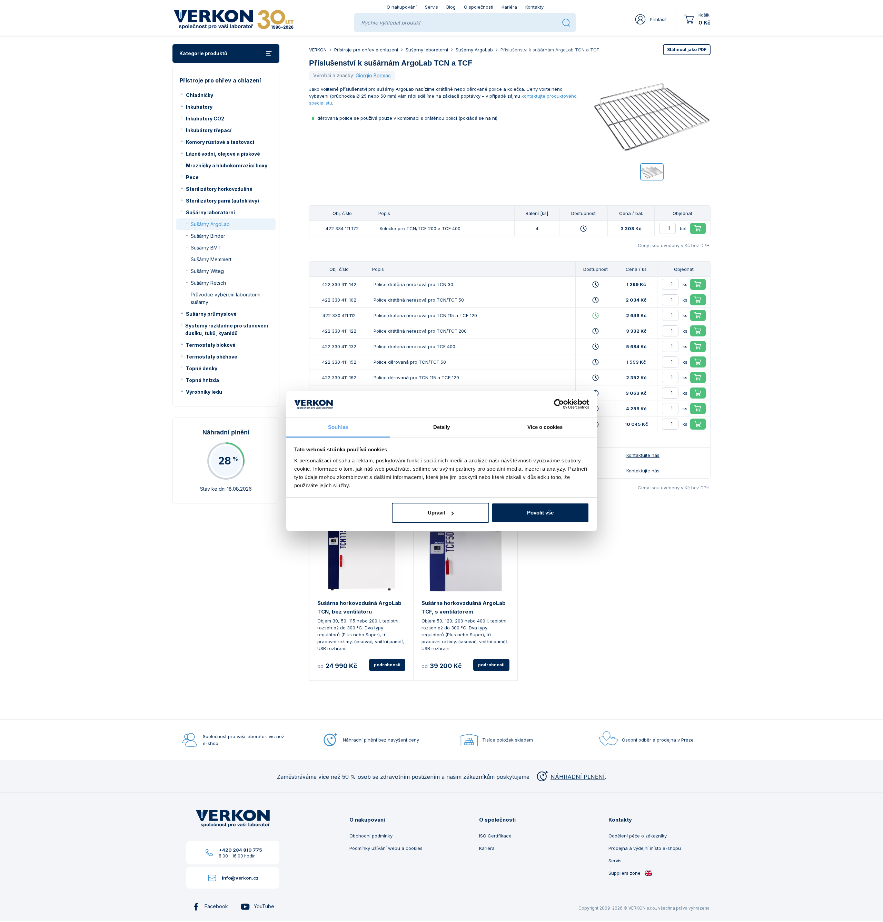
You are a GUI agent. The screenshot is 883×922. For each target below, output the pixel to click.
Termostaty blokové (211, 345)
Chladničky (199, 95)
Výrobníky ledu (204, 392)
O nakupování (402, 7)
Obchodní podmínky (371, 835)
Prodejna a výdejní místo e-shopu (644, 848)
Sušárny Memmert (211, 259)
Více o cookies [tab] (545, 427)
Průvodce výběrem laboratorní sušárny (225, 298)
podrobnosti (387, 664)
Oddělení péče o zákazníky (637, 835)
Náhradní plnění (225, 432)
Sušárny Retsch (208, 283)
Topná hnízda (202, 380)
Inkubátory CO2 (205, 118)
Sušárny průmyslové (211, 314)
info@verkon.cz (240, 878)
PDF (686, 49)
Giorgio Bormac (373, 75)
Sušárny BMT (206, 248)
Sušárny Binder (208, 236)
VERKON (318, 49)
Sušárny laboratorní (210, 212)
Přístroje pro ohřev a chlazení (366, 49)
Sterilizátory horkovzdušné (219, 189)
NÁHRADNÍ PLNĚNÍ (577, 776)
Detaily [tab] (441, 427)
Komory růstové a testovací (220, 142)
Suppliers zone (625, 873)
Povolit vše (540, 513)
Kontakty (534, 7)
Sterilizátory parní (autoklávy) (222, 201)
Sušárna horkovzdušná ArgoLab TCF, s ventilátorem (463, 607)
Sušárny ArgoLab (210, 224)
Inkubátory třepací (208, 130)
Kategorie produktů (203, 53)
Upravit (436, 513)
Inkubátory (199, 107)
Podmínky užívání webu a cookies (386, 848)
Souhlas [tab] (338, 427)
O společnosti (478, 7)
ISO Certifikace (495, 835)
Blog (451, 7)
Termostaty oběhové (211, 357)
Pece (192, 177)
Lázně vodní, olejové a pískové (223, 154)
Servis (431, 7)
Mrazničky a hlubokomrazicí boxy (226, 165)
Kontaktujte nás (642, 455)
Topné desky (201, 368)
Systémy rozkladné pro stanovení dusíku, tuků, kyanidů (226, 329)
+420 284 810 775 (240, 850)
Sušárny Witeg (207, 271)
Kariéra (509, 7)
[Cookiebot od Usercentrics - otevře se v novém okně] (559, 404)
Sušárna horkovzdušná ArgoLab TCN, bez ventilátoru (359, 607)
